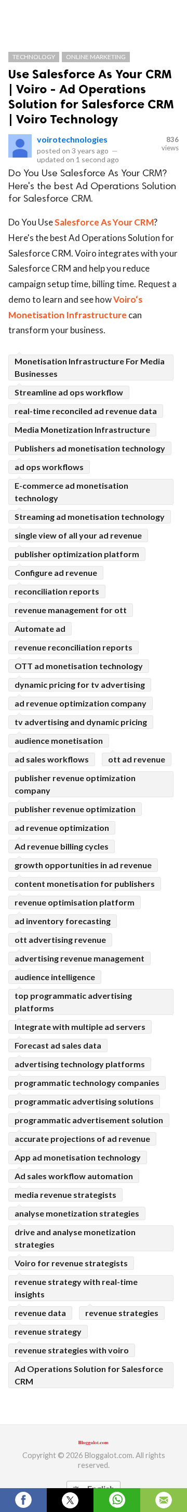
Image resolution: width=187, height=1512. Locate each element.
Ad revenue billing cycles (62, 846)
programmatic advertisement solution (89, 1120)
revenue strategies (121, 1313)
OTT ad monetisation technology (79, 666)
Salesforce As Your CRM (104, 222)
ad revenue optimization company (80, 703)
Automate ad (40, 628)
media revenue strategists (65, 1194)
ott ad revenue (136, 759)
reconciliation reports (57, 591)
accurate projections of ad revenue (82, 1138)
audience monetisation (59, 740)
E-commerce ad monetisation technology (71, 492)
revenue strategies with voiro (72, 1350)
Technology (33, 57)
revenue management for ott (71, 610)
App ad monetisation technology (78, 1157)
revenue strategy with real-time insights (76, 1288)
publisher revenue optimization (75, 809)
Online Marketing (96, 57)
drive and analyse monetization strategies (75, 1238)
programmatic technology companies (87, 1082)
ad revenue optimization (62, 827)
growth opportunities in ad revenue (83, 865)
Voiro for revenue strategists (71, 1263)
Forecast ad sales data (58, 1045)
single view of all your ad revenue (78, 535)
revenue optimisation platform (75, 902)
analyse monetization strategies (77, 1213)
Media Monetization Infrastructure (82, 429)
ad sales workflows (52, 759)
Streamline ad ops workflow (69, 392)
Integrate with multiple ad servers (80, 1026)
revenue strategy (48, 1331)
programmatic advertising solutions (84, 1101)
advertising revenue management (79, 958)
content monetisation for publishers (85, 883)
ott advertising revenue (60, 939)
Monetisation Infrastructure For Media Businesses (90, 367)
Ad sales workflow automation (74, 1176)
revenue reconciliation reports (73, 647)
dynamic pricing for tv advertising (80, 684)
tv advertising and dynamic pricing (81, 722)
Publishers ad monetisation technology (90, 448)
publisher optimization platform (77, 554)
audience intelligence (55, 977)
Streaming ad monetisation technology (90, 516)
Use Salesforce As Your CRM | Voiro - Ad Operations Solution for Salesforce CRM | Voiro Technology (91, 96)
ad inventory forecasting (63, 921)
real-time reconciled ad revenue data (86, 411)
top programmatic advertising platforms (73, 1002)
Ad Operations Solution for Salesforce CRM (89, 1375)
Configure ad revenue (56, 572)
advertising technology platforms (80, 1064)
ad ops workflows (49, 467)
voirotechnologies (72, 139)
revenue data (40, 1313)
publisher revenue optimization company (75, 784)
